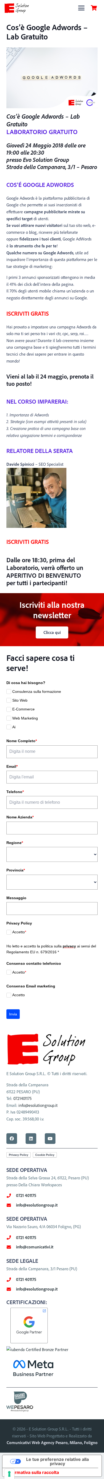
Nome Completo (21, 741)
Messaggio (16, 898)
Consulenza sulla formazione (36, 691)
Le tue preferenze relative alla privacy (57, 1461)
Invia (13, 1014)
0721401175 (22, 1098)
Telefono (15, 792)
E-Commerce (23, 709)
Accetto (19, 932)
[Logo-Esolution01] (16, 8)
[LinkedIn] (31, 1138)
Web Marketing (25, 718)
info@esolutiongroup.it (38, 1105)
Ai (13, 727)
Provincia (15, 870)
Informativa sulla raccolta (33, 1472)
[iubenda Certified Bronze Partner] (37, 1349)
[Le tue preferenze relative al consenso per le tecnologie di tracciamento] (9, 1474)
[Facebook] (11, 1138)
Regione (14, 843)
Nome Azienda (20, 817)
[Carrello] (94, 8)
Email (12, 766)
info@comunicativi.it (34, 1246)
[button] (81, 8)
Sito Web (19, 700)
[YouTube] (50, 1138)
